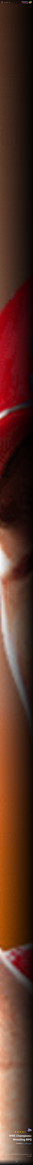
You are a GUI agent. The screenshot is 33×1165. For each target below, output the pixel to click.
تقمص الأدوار (27, 1143)
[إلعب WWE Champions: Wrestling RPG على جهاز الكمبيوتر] (16, 1149)
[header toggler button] (2, 2)
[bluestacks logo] (27, 2)
